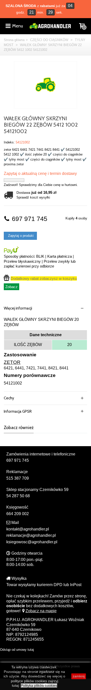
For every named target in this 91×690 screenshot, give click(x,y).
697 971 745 (28, 218)
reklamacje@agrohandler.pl (31, 535)
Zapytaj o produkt (20, 236)
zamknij (79, 676)
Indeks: (9, 142)
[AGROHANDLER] (50, 25)
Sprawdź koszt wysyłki (33, 197)
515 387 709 (17, 478)
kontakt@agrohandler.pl (27, 529)
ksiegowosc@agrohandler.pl (31, 542)
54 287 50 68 (18, 496)
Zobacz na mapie (41, 611)
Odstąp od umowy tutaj (17, 649)
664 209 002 (17, 514)
